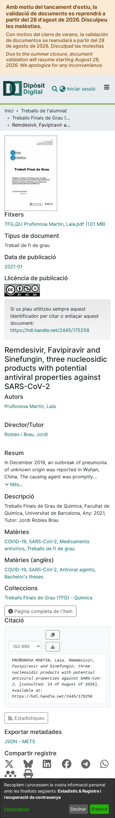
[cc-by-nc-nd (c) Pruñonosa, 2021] (57, 290)
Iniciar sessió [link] (81, 89)
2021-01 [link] (13, 267)
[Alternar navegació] (106, 89)
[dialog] (57, 798)
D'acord (99, 808)
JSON (10, 741)
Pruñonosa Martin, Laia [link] (30, 406)
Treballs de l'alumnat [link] (44, 111)
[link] (57, 224)
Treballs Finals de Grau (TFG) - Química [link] (41, 118)
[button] (54, 88)
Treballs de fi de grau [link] (51, 548)
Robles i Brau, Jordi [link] (26, 434)
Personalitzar (16, 808)
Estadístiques (28, 718)
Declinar (78, 808)
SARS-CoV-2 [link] (43, 541)
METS (28, 741)
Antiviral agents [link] (77, 569)
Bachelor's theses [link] (23, 577)
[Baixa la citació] (53, 646)
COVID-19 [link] (15, 541)
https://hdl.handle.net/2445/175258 (49, 330)
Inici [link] (9, 111)
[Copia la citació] (53, 635)
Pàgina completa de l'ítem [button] (43, 611)
